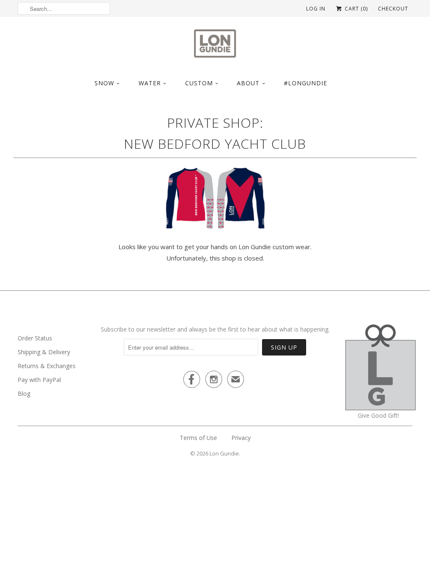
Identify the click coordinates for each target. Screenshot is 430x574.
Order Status (35, 338)
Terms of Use (198, 438)
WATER (150, 83)
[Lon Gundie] (215, 46)
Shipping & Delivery (44, 352)
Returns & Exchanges (47, 366)
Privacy (241, 438)
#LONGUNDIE (305, 83)
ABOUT (248, 83)
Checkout (393, 8)
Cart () (355, 8)
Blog (24, 394)
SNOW (104, 83)
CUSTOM (199, 83)
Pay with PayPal (39, 380)
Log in (315, 8)
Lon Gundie (224, 453)
